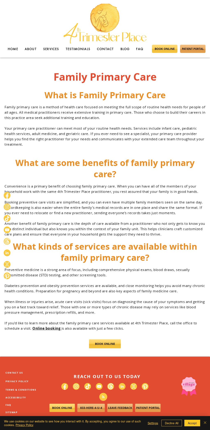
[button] (202, 38)
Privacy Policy (24, 425)
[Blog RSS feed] (103, 397)
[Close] (205, 423)
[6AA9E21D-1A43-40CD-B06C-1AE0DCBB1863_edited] (7, 252)
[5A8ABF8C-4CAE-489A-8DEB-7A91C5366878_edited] (7, 195)
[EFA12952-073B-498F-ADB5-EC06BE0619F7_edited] (7, 207)
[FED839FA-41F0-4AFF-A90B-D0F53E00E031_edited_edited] (7, 264)
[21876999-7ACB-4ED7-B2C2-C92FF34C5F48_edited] (7, 241)
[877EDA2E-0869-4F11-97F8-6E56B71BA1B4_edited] (7, 229)
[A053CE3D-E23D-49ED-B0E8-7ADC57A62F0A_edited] (7, 275)
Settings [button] (153, 423)
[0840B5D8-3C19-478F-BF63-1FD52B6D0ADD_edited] (7, 218)
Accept (192, 423)
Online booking (47, 328)
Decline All (171, 423)
